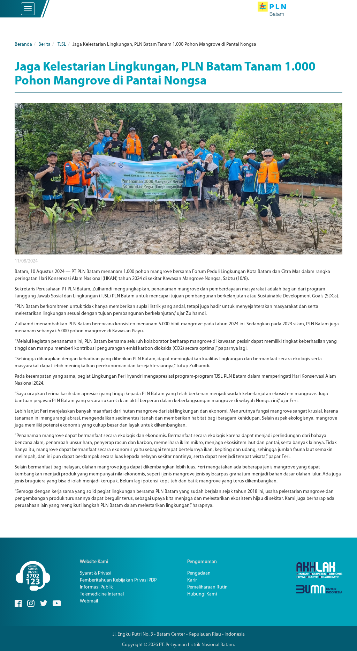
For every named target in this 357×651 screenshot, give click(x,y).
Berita (44, 44)
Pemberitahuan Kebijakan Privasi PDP (118, 580)
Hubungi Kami (202, 594)
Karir (192, 580)
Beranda (23, 44)
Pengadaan (199, 573)
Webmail (89, 601)
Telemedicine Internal (102, 594)
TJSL (62, 44)
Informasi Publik (96, 587)
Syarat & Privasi (95, 573)
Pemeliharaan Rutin (207, 587)
